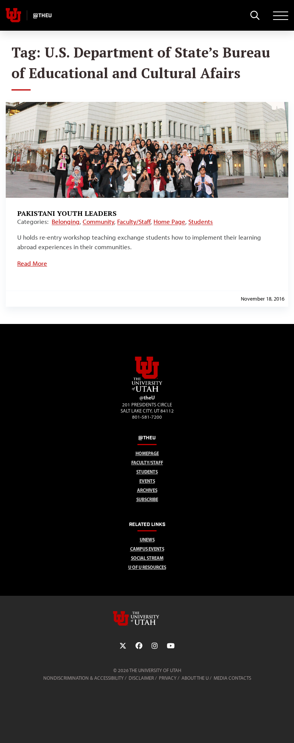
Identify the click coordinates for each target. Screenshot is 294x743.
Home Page (169, 221)
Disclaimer (141, 678)
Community (98, 221)
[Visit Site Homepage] (147, 390)
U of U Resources (147, 567)
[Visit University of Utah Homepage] (13, 15)
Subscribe (147, 499)
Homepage (147, 453)
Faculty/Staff (133, 221)
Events (147, 481)
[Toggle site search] (254, 15)
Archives (147, 490)
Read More (32, 263)
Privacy (167, 678)
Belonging (66, 221)
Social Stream (147, 558)
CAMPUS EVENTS (147, 549)
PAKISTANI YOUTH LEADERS (67, 213)
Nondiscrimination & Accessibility (83, 678)
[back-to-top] (285, 727)
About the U (195, 678)
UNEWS (147, 539)
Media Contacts (232, 678)
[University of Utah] (147, 618)
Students (200, 221)
